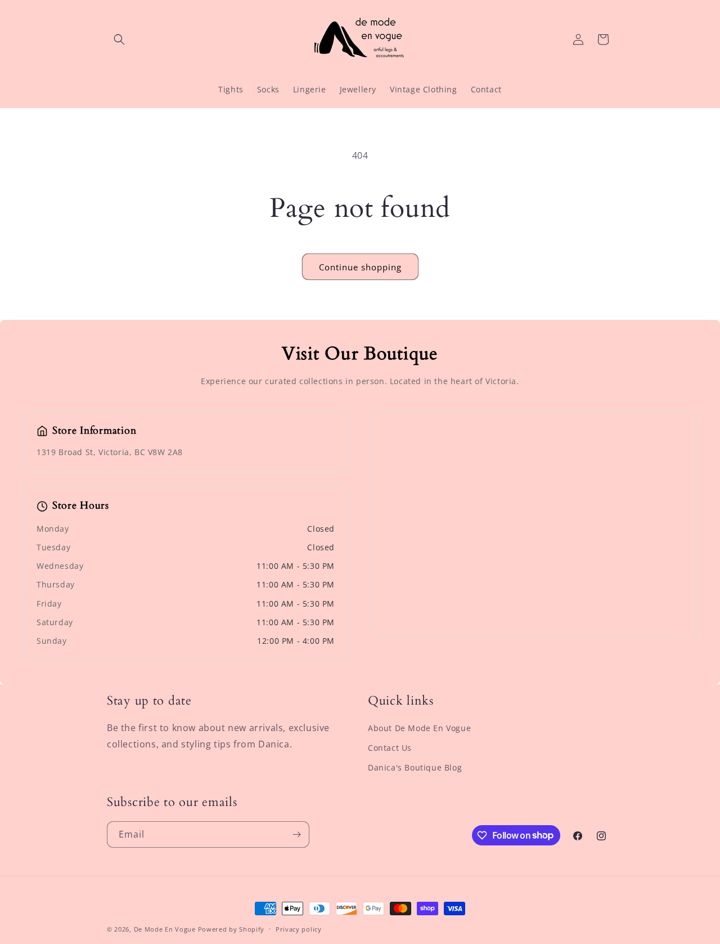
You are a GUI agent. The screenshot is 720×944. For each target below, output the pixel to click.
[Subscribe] (296, 834)
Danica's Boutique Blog (415, 767)
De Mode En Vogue (165, 929)
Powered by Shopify (231, 929)
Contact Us (390, 747)
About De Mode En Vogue (419, 728)
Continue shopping (360, 267)
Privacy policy (299, 928)
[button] (119, 39)
